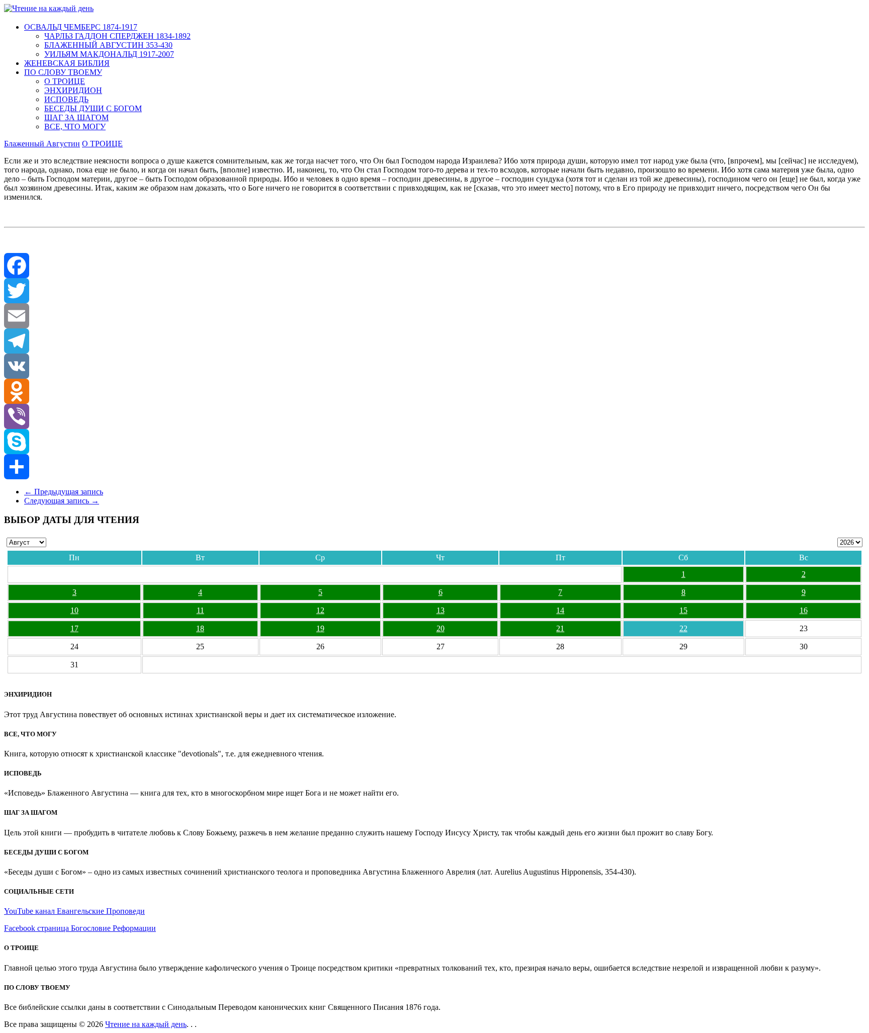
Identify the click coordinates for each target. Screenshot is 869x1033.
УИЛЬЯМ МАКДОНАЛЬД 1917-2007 (109, 54)
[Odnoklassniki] (434, 391)
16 (804, 610)
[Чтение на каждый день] (49, 8)
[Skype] (434, 441)
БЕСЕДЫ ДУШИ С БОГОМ (93, 108)
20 (441, 628)
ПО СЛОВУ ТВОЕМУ (63, 72)
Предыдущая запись (63, 491)
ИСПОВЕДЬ (66, 99)
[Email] (434, 315)
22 (683, 628)
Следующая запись (61, 500)
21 (560, 628)
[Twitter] (434, 290)
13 (441, 610)
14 (560, 610)
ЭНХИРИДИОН (73, 90)
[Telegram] (434, 341)
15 (683, 610)
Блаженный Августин (42, 143)
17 (74, 628)
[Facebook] (434, 265)
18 (200, 628)
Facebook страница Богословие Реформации (80, 928)
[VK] (434, 366)
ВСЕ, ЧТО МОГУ (75, 126)
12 (320, 610)
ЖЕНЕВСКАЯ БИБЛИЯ (67, 63)
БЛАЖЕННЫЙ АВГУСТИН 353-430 (108, 45)
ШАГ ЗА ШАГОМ (76, 117)
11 (200, 610)
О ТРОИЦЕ (64, 81)
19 (320, 628)
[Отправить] (434, 466)
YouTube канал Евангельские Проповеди (74, 911)
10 (74, 610)
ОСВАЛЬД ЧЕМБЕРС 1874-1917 (80, 27)
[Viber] (434, 416)
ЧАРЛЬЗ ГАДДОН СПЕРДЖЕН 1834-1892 (117, 36)
